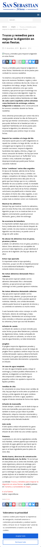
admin (24, 48)
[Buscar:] (20, 20)
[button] (37, 14)
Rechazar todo (20, 542)
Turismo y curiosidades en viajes (17, 487)
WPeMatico (8, 499)
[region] (20, 528)
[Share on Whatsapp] (23, 62)
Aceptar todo (20, 536)
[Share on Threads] (36, 62)
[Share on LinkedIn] (10, 62)
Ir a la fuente (7, 491)
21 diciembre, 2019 (11, 48)
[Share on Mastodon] (27, 62)
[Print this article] (20, 62)
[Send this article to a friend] (17, 62)
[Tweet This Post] (7, 62)
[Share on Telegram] (30, 62)
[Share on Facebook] (4, 62)
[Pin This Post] (13, 62)
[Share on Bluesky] (33, 62)
